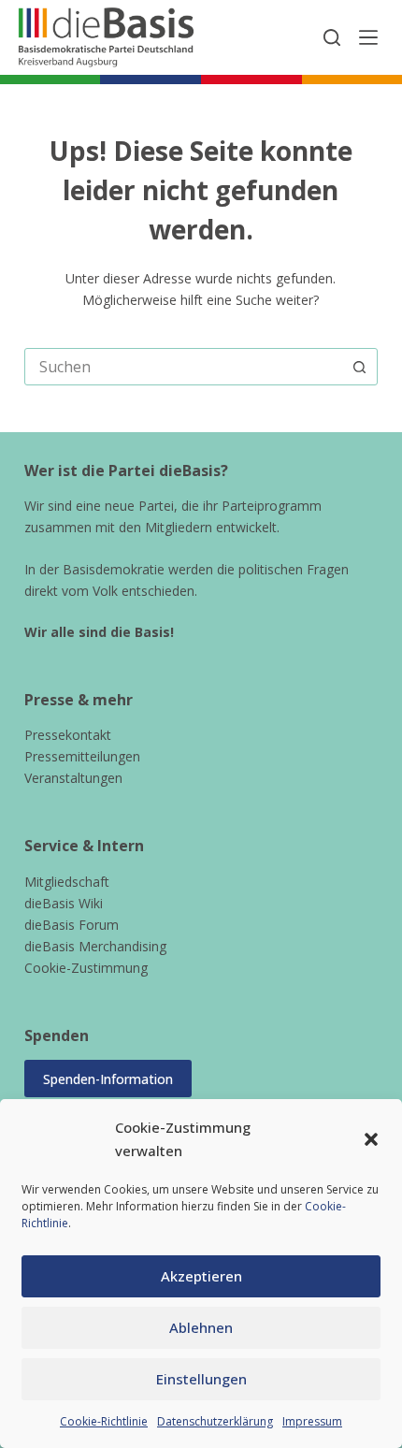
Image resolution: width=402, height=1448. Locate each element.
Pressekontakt (67, 735)
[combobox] (183, 366)
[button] (371, 1139)
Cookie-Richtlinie (104, 1421)
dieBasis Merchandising (95, 946)
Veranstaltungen (73, 778)
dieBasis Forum (71, 925)
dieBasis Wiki (63, 903)
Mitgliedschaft (66, 882)
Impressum (312, 1421)
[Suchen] (331, 37)
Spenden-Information (108, 1079)
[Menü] (368, 37)
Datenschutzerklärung (215, 1421)
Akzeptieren (201, 1276)
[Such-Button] (359, 366)
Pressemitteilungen (82, 756)
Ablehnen (201, 1327)
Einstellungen (201, 1378)
